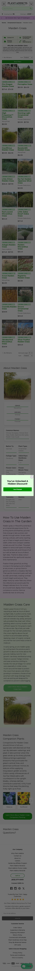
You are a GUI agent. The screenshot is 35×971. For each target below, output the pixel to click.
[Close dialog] (32, 477)
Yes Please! (17, 489)
